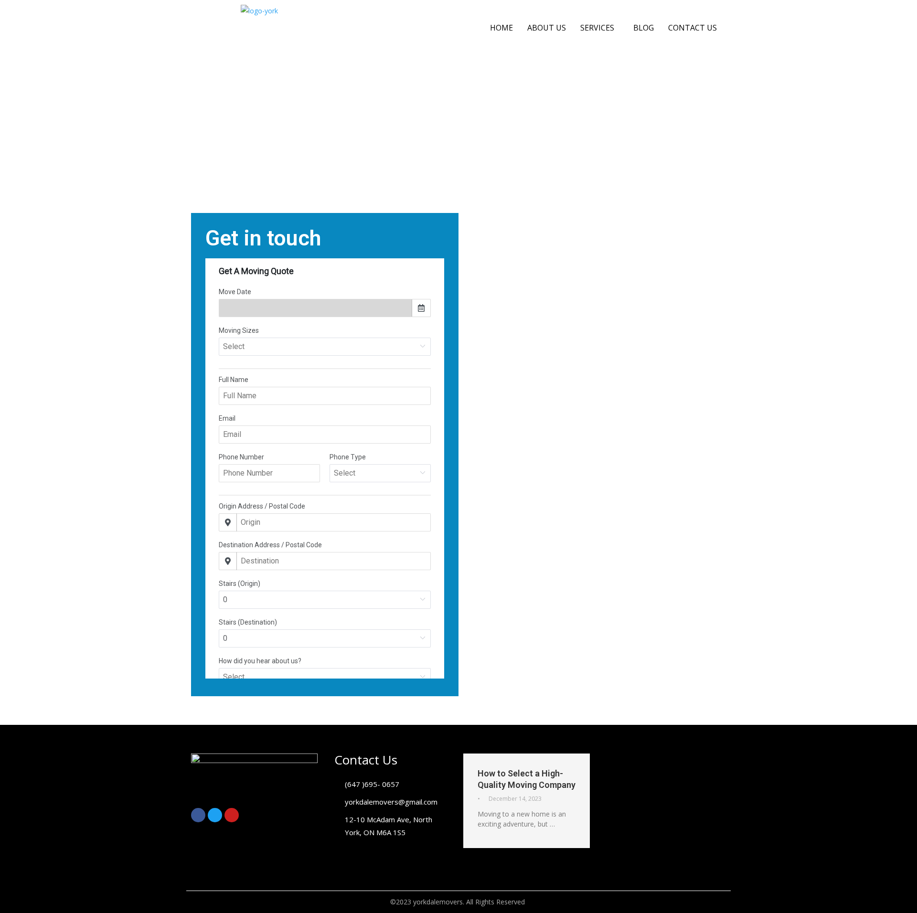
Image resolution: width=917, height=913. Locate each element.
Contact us (692, 27)
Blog (643, 27)
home (501, 27)
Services (597, 27)
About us (546, 27)
